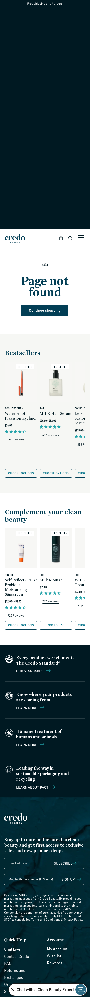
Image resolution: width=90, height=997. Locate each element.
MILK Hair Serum (56, 413)
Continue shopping (45, 310)
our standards (30, 671)
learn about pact (32, 787)
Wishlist (54, 955)
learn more (27, 745)
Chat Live (12, 949)
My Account (57, 948)
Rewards (54, 962)
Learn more (27, 708)
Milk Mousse (51, 580)
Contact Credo (16, 956)
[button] (61, 238)
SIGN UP (68, 879)
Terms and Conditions (45, 919)
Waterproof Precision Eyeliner (21, 416)
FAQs (9, 963)
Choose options (21, 473)
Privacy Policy (73, 919)
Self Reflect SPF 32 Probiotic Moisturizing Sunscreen (21, 587)
